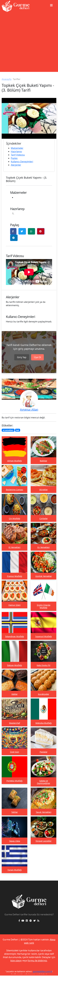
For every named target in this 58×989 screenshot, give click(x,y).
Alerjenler (16, 164)
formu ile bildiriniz (37, 960)
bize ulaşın (16, 960)
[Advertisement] (29, 43)
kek (17, 430)
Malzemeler (17, 148)
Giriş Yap (21, 357)
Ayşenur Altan (29, 409)
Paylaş (14, 158)
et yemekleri (8, 430)
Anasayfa (6, 79)
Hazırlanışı (16, 151)
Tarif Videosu (18, 154)
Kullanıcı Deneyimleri (22, 161)
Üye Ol (37, 357)
